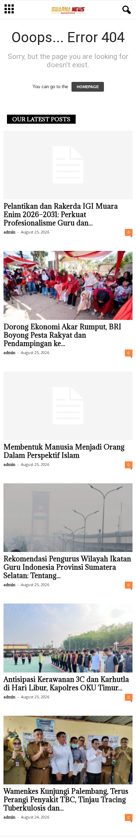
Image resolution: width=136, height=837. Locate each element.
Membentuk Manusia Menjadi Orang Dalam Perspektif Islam (63, 451)
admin (9, 232)
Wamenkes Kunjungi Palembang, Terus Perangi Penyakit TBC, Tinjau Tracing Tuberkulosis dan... (65, 800)
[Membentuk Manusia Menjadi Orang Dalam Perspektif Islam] (68, 405)
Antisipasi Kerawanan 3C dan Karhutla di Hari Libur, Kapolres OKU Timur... (66, 683)
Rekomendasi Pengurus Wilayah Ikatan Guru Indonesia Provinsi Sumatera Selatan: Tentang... (67, 567)
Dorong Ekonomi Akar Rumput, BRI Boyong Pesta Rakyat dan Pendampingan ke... (62, 335)
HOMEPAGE (88, 87)
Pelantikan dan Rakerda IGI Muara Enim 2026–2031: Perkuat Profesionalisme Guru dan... (60, 215)
